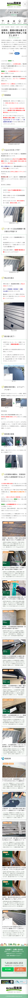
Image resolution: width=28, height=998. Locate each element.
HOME (2, 27)
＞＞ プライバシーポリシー (19, 973)
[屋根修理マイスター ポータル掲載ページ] (20, 982)
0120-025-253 (15, 962)
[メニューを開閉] (25, 4)
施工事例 (7, 27)
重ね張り (13, 27)
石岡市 (17, 27)
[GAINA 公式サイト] (7, 982)
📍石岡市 (11, 53)
